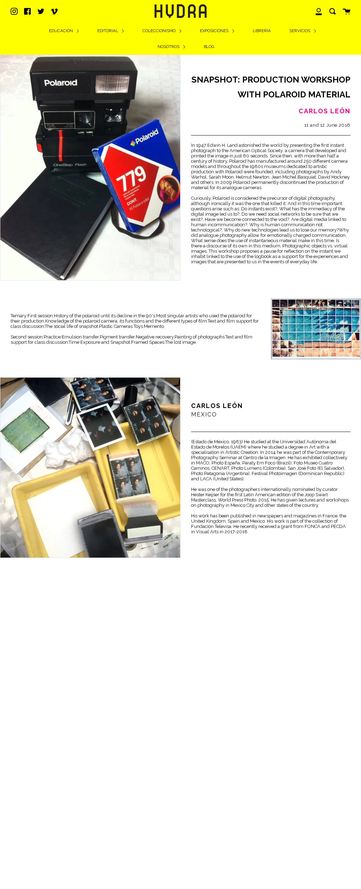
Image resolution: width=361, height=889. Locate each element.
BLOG (209, 46)
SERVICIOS (300, 30)
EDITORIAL (108, 30)
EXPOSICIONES (215, 30)
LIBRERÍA (262, 30)
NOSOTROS (169, 46)
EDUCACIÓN (61, 30)
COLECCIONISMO (159, 30)
